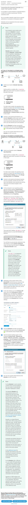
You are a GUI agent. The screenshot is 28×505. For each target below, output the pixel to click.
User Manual (3, 1)
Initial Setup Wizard (13, 285)
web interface (18, 107)
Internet (8, 3)
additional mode (12, 450)
